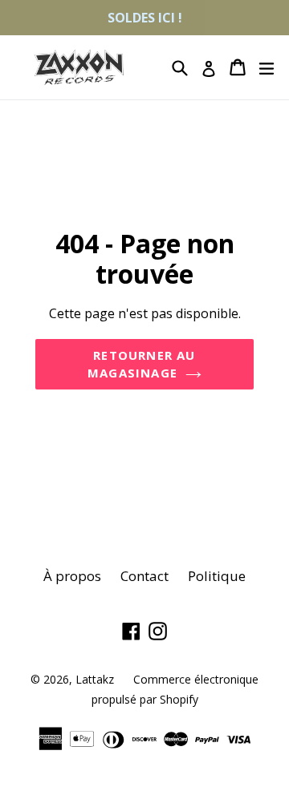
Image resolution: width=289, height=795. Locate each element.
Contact (144, 576)
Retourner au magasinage (142, 364)
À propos (72, 576)
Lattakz (94, 679)
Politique (217, 576)
